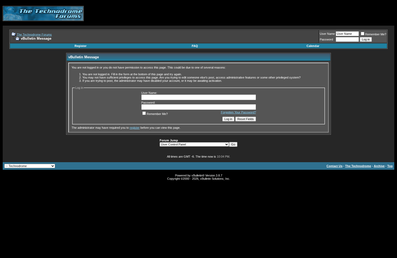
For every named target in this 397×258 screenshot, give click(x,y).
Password (326, 39)
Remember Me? (375, 34)
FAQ (195, 45)
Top (390, 166)
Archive (379, 166)
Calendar (313, 45)
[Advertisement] (296, 13)
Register (80, 45)
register (135, 127)
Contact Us (334, 166)
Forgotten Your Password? (238, 112)
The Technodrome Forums (34, 34)
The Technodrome (358, 166)
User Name (327, 33)
